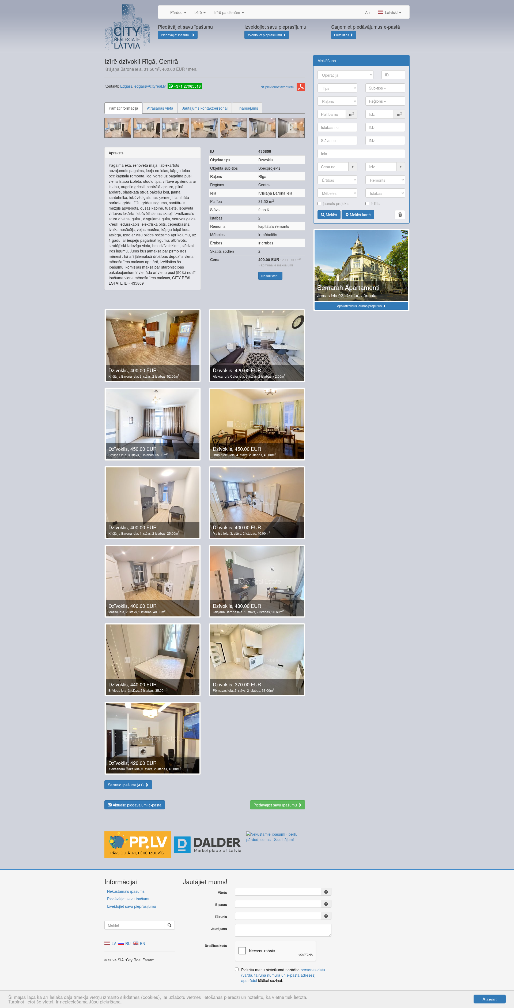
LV (113, 943)
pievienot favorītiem (279, 86)
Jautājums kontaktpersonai (205, 108)
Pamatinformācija (123, 108)
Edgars (126, 86)
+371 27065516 (187, 86)
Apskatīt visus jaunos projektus (360, 305)
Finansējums (247, 108)
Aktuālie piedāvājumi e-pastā (136, 805)
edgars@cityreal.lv (149, 86)
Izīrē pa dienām (227, 12)
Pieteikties (342, 34)
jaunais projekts (336, 203)
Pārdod (177, 12)
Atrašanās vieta (160, 108)
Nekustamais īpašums (126, 891)
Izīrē (198, 12)
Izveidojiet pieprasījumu (265, 34)
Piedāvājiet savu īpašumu (276, 805)
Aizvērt (489, 999)
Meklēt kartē (360, 214)
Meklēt (331, 214)
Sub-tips (376, 88)
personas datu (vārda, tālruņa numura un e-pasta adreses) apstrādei (283, 975)
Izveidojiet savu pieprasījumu (131, 906)
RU (127, 943)
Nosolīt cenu (270, 275)
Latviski (391, 12)
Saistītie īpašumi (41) (126, 784)
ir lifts (375, 203)
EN (142, 943)
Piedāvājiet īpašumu (176, 34)
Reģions (376, 101)
